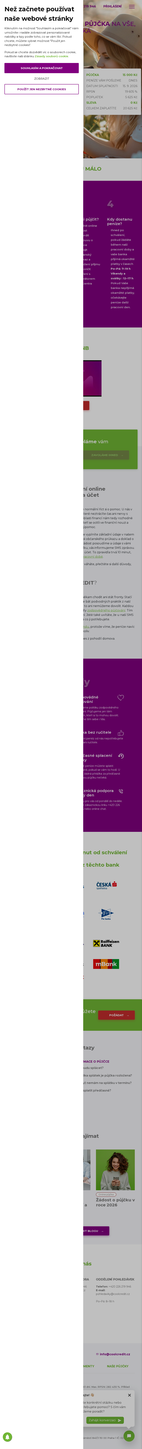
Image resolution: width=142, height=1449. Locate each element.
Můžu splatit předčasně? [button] (92, 1090)
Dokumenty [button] (84, 1366)
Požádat (116, 1015)
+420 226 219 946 (120, 1286)
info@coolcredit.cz (115, 1354)
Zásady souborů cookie (51, 56)
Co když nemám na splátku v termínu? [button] (103, 1083)
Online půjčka (106, 1194)
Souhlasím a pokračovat (42, 68)
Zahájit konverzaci (102, 1420)
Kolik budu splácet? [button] (89, 1068)
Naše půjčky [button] (118, 1366)
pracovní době (92, 556)
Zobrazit (41, 78)
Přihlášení (112, 6)
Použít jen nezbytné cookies (41, 89)
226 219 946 (86, 6)
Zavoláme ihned (104, 455)
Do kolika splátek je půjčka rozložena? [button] (103, 1075)
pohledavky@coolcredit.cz (113, 1294)
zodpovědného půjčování (106, 610)
